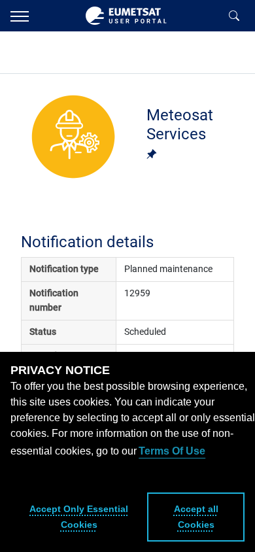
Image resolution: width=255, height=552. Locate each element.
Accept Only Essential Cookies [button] (78, 517)
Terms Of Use (172, 451)
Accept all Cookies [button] (196, 517)
